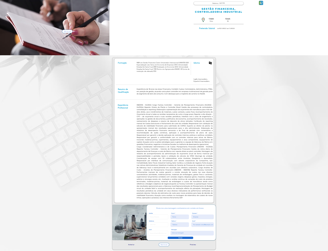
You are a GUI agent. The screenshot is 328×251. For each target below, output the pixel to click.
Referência (151, 221)
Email (193, 221)
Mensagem (174, 229)
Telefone (173, 221)
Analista (151, 213)
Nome (172, 213)
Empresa (194, 213)
